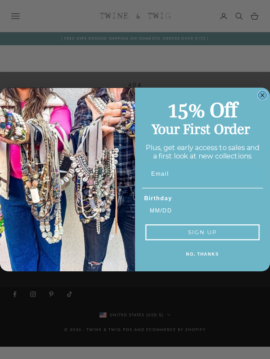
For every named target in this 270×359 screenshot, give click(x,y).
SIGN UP (202, 232)
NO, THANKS (202, 254)
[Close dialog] (262, 95)
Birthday (158, 198)
